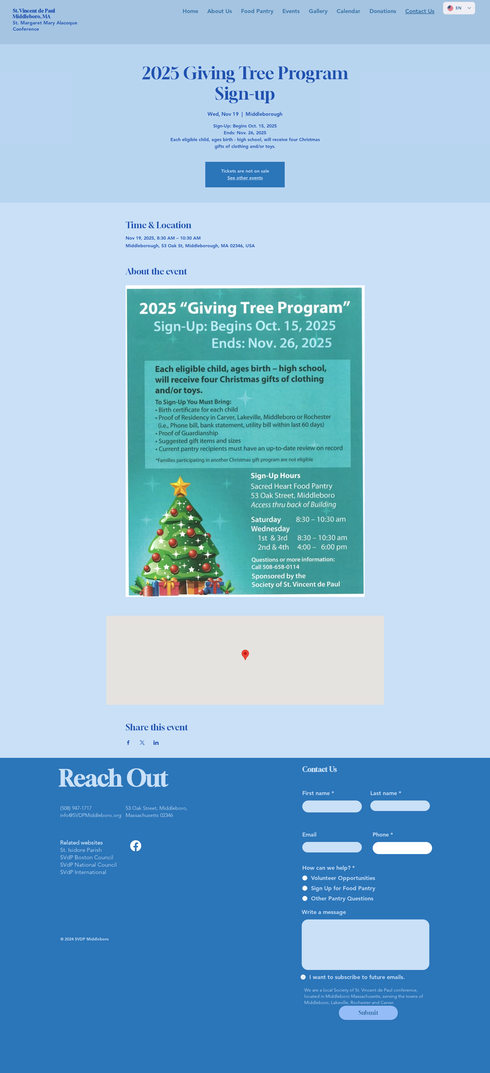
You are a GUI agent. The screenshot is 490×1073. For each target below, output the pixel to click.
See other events (245, 178)
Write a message (324, 912)
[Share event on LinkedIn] (156, 742)
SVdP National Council (88, 864)
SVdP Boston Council (86, 857)
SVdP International (83, 872)
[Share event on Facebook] (128, 742)
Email (309, 834)
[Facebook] (135, 845)
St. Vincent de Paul (34, 11)
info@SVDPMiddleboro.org (90, 815)
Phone (381, 834)
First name (316, 793)
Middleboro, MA (31, 16)
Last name (383, 793)
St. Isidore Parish (81, 849)
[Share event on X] (142, 742)
